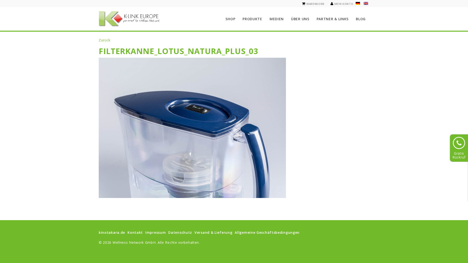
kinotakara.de (112, 232)
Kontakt (135, 232)
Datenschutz (180, 232)
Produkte (252, 19)
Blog (361, 19)
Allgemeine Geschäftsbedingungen (267, 232)
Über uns (300, 19)
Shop (230, 19)
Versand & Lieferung (213, 232)
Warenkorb (315, 4)
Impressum (155, 232)
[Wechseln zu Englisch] (366, 3)
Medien (277, 19)
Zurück (104, 40)
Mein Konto (343, 4)
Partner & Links (333, 19)
